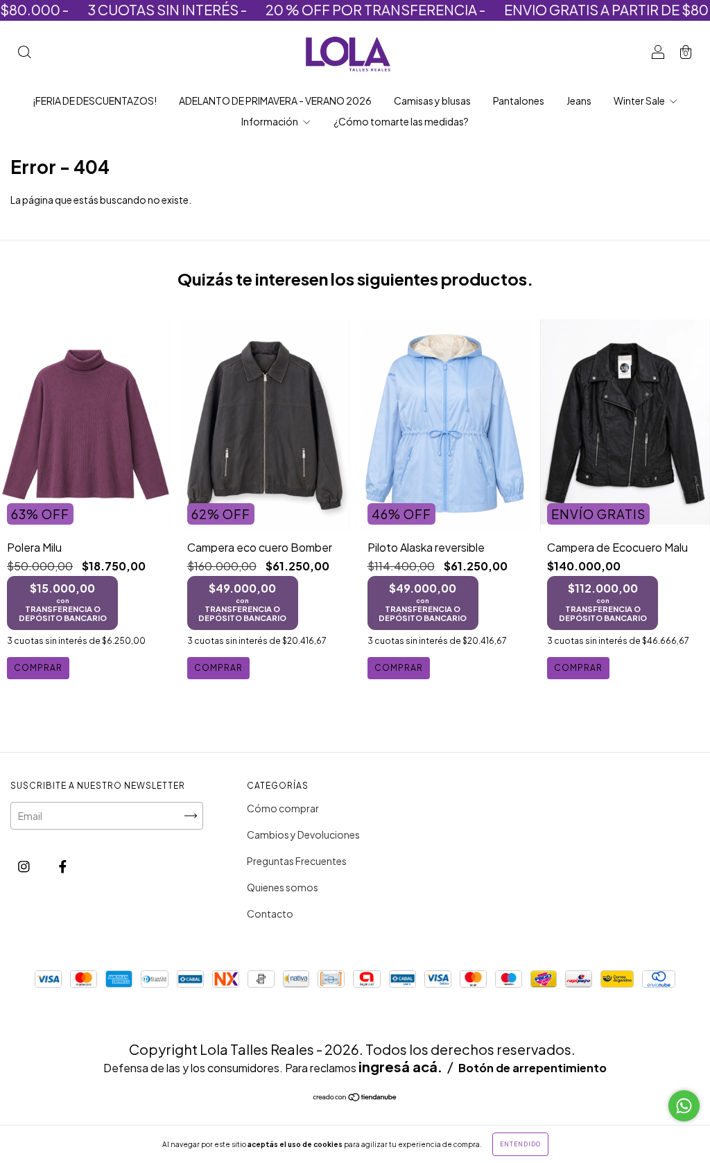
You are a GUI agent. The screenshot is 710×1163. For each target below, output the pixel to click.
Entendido (520, 1144)
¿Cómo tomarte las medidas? (401, 121)
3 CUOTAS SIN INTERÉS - (137, 9)
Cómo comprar (283, 808)
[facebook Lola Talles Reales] (62, 866)
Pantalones (518, 100)
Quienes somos (282, 887)
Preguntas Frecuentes (297, 861)
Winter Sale (640, 100)
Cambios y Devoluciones (303, 834)
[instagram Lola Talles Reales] (24, 866)
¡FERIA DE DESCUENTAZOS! (95, 100)
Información (270, 121)
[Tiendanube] (355, 1098)
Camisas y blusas (432, 100)
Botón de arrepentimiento (532, 1067)
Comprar (38, 668)
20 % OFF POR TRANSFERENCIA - (345, 9)
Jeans (578, 100)
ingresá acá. (400, 1066)
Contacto (270, 913)
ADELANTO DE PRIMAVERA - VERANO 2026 (275, 100)
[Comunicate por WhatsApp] (684, 1105)
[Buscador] (24, 52)
